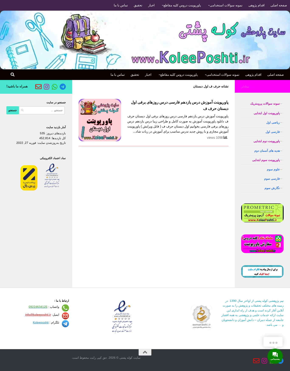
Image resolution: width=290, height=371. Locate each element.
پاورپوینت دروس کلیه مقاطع (182, 5)
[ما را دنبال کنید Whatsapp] (54, 87)
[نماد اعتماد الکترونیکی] (52, 189)
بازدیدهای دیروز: (55, 133)
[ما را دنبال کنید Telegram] (62, 87)
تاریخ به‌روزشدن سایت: (51, 142)
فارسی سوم (272, 178)
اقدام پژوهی (256, 5)
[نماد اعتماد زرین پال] (28, 189)
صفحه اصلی (278, 5)
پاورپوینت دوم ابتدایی (266, 141)
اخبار (151, 5)
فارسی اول (273, 131)
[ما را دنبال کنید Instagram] (46, 87)
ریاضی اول (273, 122)
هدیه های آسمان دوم (267, 150)
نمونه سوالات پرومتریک (265, 103)
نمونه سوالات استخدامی (226, 5)
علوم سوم (273, 169)
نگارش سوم (272, 188)
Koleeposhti (41, 322)
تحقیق (138, 5)
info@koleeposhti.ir (38, 314)
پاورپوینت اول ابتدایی (267, 113)
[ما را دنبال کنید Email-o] (38, 87)
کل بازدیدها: (58, 138)
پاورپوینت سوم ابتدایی (266, 160)
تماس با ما (121, 5)
